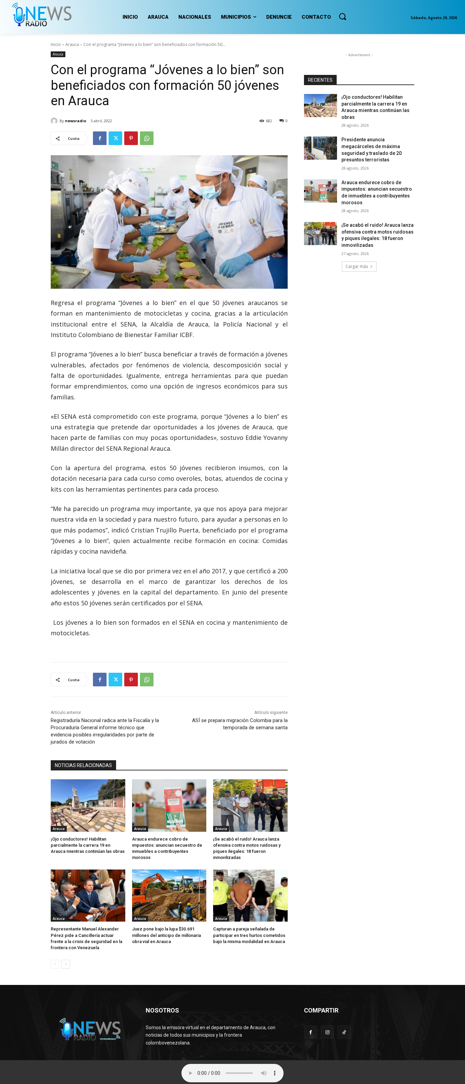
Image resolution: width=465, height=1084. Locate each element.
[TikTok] (344, 1032)
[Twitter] (115, 138)
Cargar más (357, 266)
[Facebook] (100, 138)
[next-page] (66, 964)
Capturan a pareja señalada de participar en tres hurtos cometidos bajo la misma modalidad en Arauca (249, 935)
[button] (342, 16)
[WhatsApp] (147, 138)
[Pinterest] (131, 138)
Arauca (72, 44)
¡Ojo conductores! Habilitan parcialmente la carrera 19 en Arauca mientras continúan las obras (88, 845)
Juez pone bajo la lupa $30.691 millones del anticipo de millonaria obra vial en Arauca (166, 935)
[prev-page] (55, 964)
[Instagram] (327, 1032)
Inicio (56, 44)
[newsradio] (55, 120)
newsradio (75, 120)
